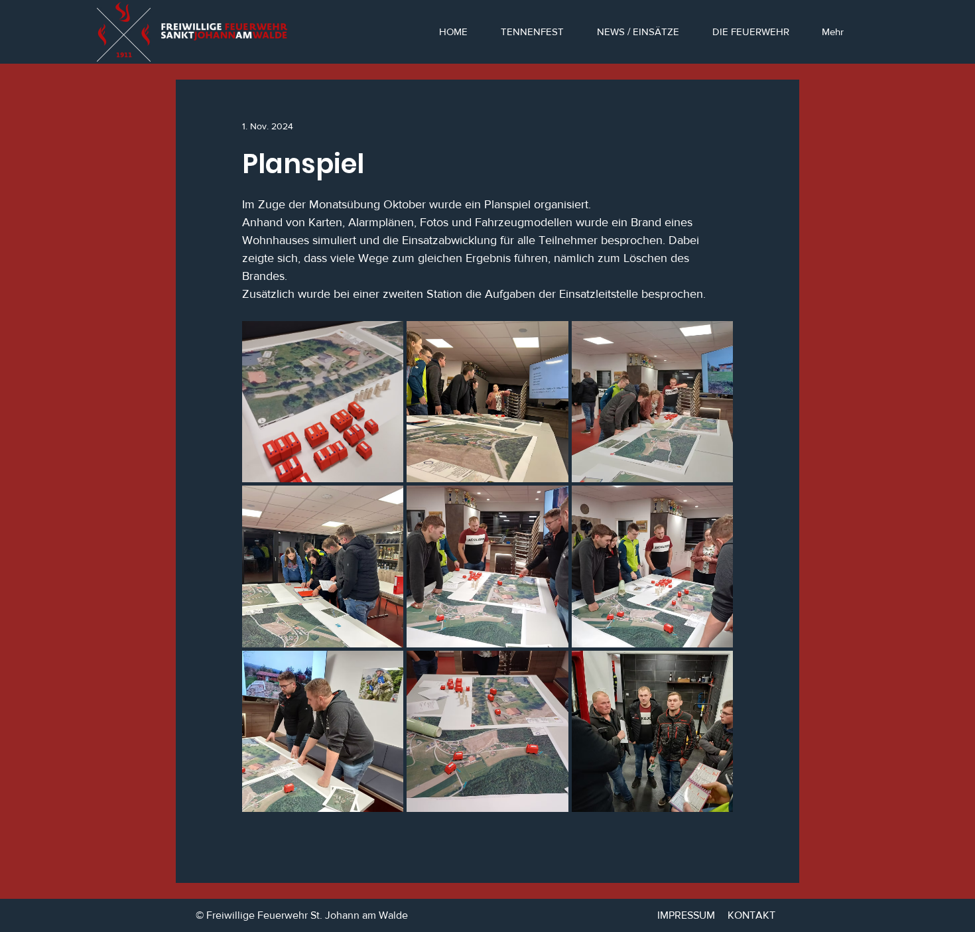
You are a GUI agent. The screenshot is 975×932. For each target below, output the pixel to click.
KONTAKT (751, 915)
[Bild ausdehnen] (322, 401)
